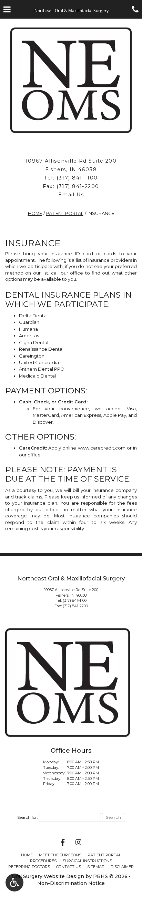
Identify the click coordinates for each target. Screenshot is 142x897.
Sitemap (95, 866)
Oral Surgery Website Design (48, 876)
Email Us (71, 195)
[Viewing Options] (14, 882)
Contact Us (68, 866)
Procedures (43, 860)
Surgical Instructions (87, 860)
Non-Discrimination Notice (71, 883)
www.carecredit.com (101, 448)
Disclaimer (122, 866)
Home (35, 213)
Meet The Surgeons (60, 855)
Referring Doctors (29, 866)
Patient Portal (64, 213)
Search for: (27, 817)
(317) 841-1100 (77, 178)
